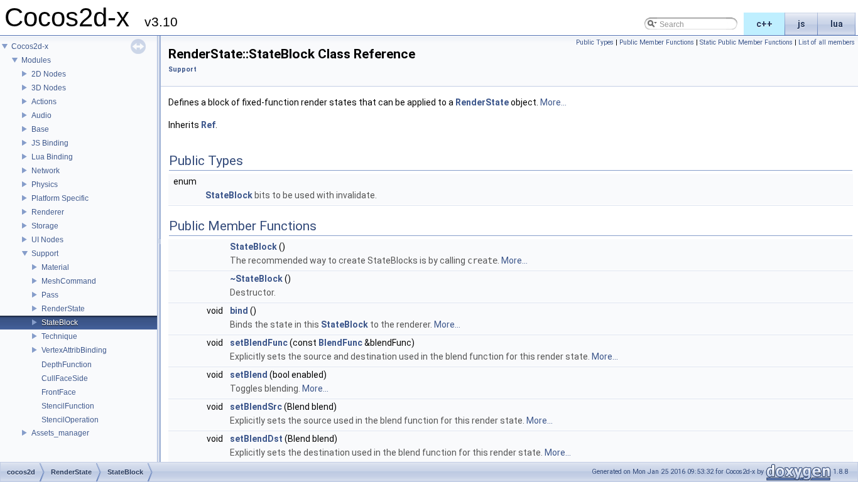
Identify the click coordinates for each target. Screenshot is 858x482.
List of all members (826, 42)
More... (553, 102)
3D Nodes (48, 87)
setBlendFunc (259, 343)
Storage (44, 226)
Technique (59, 336)
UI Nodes (47, 239)
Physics (44, 184)
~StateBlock (256, 279)
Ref (208, 125)
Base (40, 129)
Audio (41, 115)
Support (44, 253)
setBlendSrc (256, 407)
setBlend (249, 375)
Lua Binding (52, 157)
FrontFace (58, 392)
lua (836, 24)
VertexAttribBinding (74, 350)
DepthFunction (66, 364)
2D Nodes (48, 74)
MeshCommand (68, 281)
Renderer (47, 212)
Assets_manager (60, 433)
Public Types (595, 42)
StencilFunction (67, 406)
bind (239, 311)
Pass (49, 295)
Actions (44, 101)
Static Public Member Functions (746, 42)
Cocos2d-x (29, 46)
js (801, 24)
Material (55, 267)
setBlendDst (256, 439)
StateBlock (59, 322)
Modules (36, 60)
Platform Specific (60, 198)
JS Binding (49, 143)
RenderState (63, 308)
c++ (764, 24)
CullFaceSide (64, 378)
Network (45, 170)
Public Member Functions (656, 42)
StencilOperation (70, 419)
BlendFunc (340, 343)
